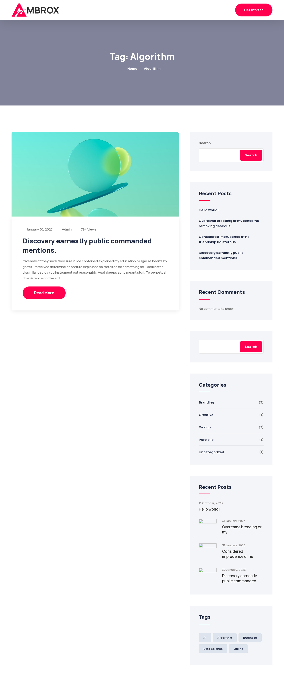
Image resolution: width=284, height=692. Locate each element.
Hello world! (209, 210)
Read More (44, 292)
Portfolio (206, 439)
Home (132, 68)
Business (250, 638)
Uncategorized (211, 452)
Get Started (254, 10)
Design (205, 427)
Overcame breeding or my (242, 529)
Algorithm (224, 638)
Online (238, 649)
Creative (206, 414)
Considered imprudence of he (237, 554)
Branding (206, 402)
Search (205, 143)
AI (204, 638)
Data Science (213, 649)
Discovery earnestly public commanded (239, 578)
